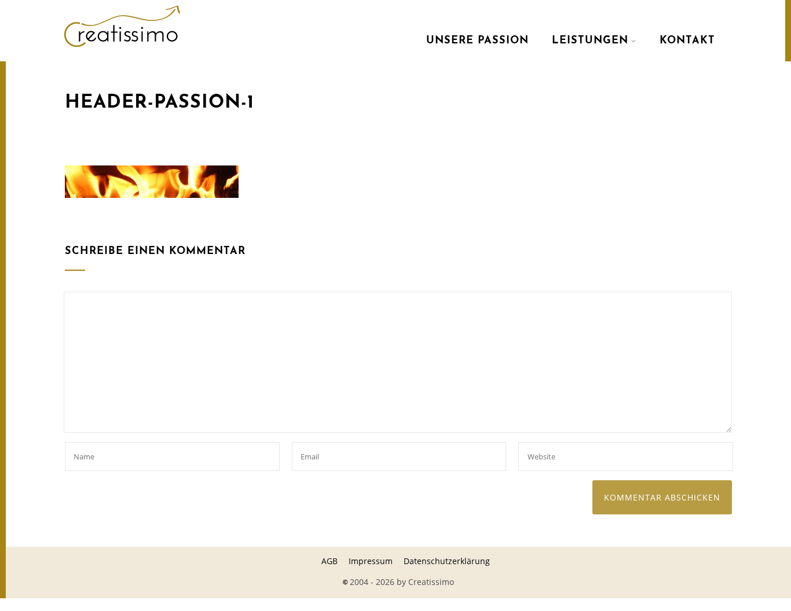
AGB (329, 560)
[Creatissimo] (122, 49)
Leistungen (590, 41)
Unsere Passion (477, 41)
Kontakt (687, 41)
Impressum (371, 560)
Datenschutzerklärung (447, 560)
